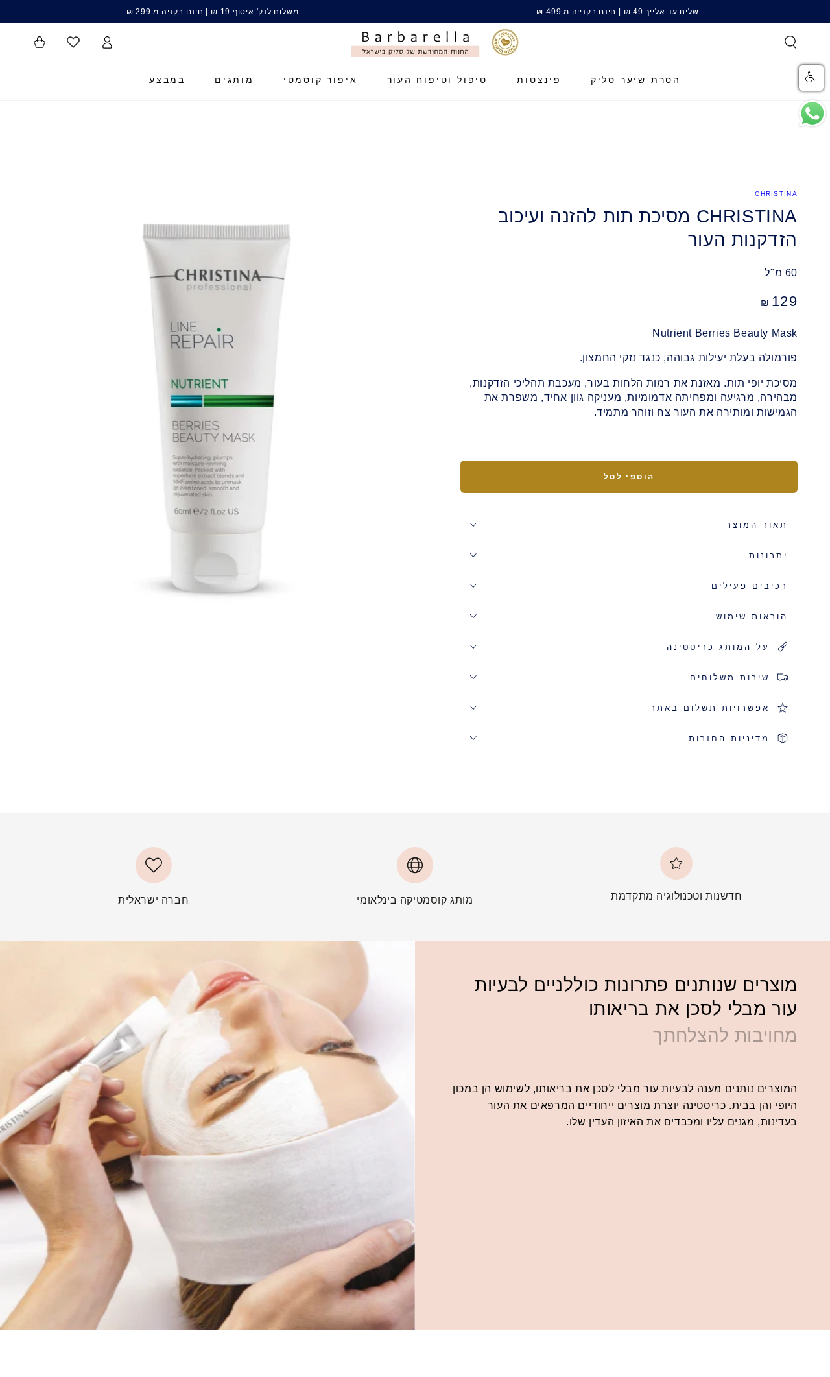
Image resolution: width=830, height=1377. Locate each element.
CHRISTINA (776, 193)
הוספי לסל (629, 476)
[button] (790, 42)
